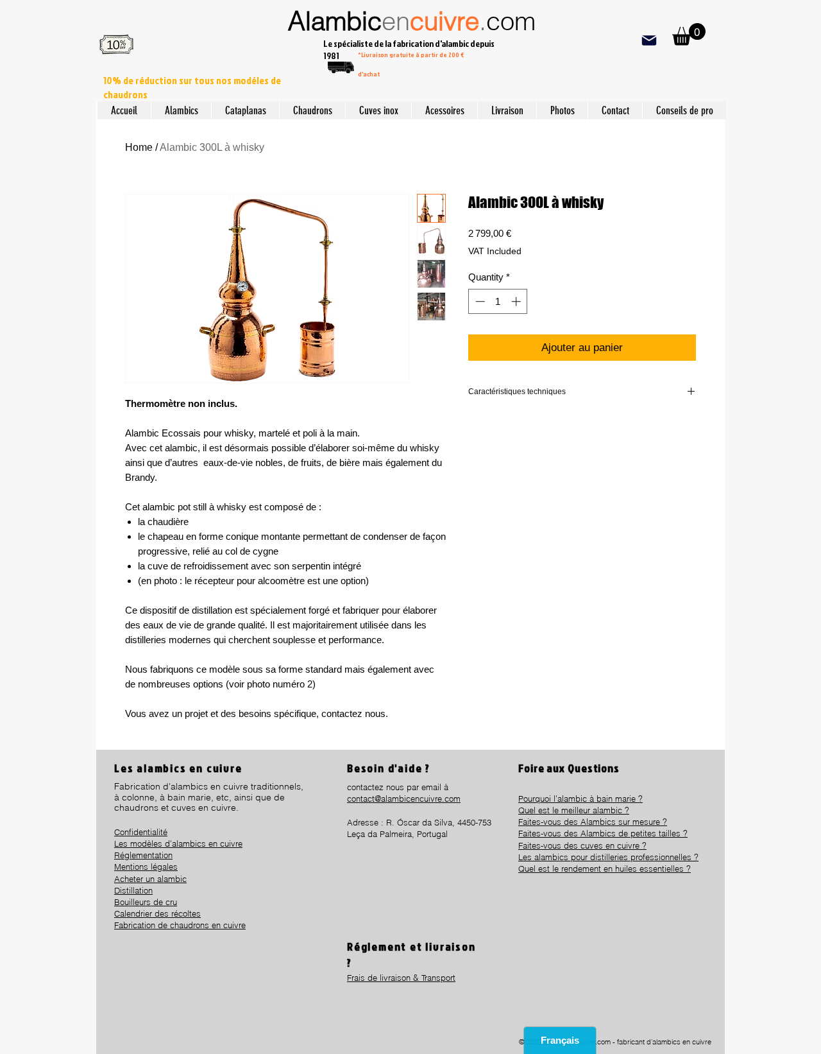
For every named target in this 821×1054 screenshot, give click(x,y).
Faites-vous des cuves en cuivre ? (582, 845)
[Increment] (517, 301)
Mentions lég (138, 866)
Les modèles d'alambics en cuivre (178, 843)
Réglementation (143, 855)
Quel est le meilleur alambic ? (573, 810)
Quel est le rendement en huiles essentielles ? (604, 868)
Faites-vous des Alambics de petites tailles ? (603, 833)
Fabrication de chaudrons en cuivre (180, 925)
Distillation (133, 890)
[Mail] (649, 40)
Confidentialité (140, 832)
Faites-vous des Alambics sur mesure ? (592, 821)
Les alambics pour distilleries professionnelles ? (608, 857)
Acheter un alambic (150, 879)
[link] (689, 34)
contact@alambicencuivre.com (404, 798)
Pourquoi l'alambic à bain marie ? (580, 798)
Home (139, 147)
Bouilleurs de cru (145, 902)
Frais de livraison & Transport (401, 977)
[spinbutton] (498, 301)
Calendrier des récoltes (157, 913)
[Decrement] (478, 301)
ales (170, 866)
